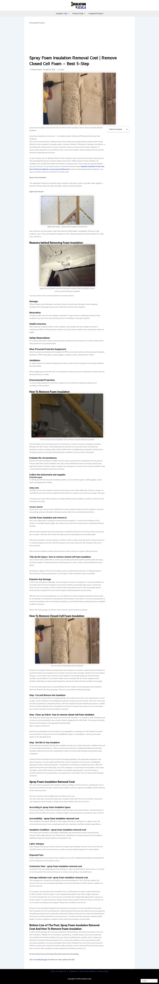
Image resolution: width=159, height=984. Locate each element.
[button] (68, 13)
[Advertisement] (79, 40)
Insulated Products (96, 13)
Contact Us (62, 971)
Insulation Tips (61, 13)
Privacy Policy (103, 971)
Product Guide (77, 13)
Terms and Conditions (88, 971)
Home (53, 971)
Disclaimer (73, 971)
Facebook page (41, 960)
